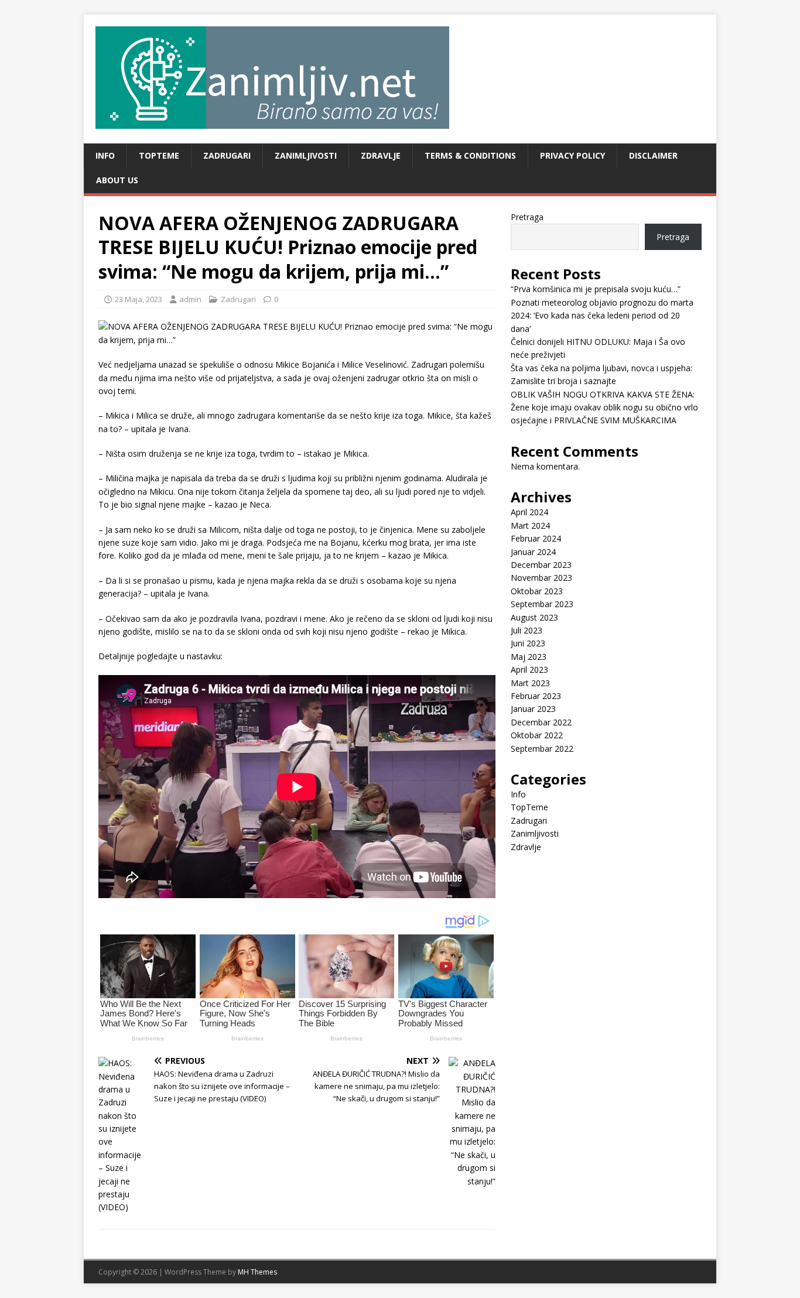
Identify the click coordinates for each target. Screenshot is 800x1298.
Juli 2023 (526, 630)
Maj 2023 (528, 656)
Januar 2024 (533, 551)
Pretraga (527, 216)
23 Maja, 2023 (138, 299)
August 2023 (534, 617)
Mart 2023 (530, 683)
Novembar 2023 (541, 577)
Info (105, 155)
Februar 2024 (536, 538)
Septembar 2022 (542, 748)
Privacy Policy (572, 155)
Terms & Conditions (470, 155)
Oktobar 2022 (537, 735)
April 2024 (529, 512)
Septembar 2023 (542, 603)
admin (190, 299)
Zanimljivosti (306, 155)
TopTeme (159, 155)
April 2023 (529, 669)
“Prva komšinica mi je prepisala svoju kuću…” (596, 288)
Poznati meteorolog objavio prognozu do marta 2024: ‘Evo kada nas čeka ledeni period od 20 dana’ (602, 315)
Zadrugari (227, 155)
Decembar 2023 (541, 564)
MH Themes (257, 1272)
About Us (117, 180)
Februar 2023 (536, 695)
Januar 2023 (533, 708)
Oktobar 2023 (537, 591)
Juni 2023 (528, 643)
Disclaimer (653, 155)
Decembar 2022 (541, 722)
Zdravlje (381, 155)
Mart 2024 (530, 525)
